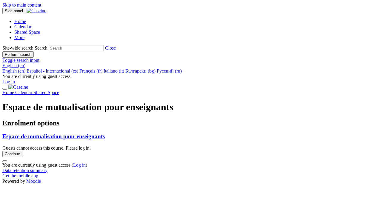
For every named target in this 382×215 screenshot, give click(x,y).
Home (8, 92)
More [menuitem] (19, 37)
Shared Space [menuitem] (27, 32)
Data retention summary (24, 170)
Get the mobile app (20, 175)
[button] (110, 47)
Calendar (24, 92)
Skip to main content (21, 4)
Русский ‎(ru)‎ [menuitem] (169, 70)
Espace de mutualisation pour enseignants (53, 136)
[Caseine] (18, 87)
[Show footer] (4, 161)
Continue (12, 154)
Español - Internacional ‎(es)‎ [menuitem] (53, 70)
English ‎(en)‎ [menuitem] (14, 70)
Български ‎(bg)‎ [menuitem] (141, 70)
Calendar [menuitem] (22, 26)
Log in (8, 81)
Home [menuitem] (20, 21)
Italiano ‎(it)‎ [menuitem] (114, 70)
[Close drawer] (4, 89)
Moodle (33, 181)
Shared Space (46, 92)
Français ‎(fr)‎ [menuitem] (91, 70)
